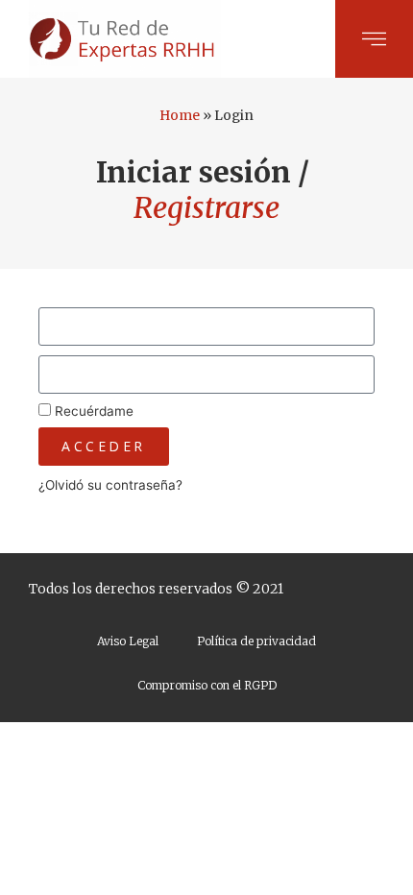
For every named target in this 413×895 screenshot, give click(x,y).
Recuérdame (92, 411)
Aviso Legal (127, 641)
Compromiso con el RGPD (207, 685)
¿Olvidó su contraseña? (110, 485)
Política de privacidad (256, 641)
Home (179, 116)
